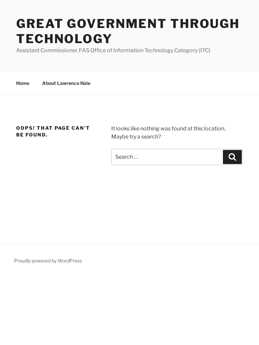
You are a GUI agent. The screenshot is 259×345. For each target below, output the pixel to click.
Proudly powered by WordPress (48, 260)
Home (22, 83)
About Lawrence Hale (66, 83)
